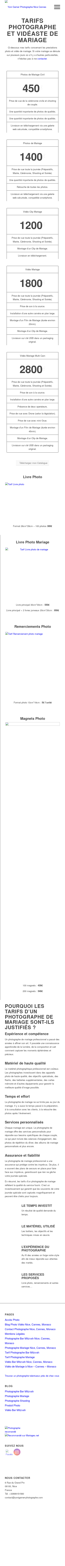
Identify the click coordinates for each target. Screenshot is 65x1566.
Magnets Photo (32, 718)
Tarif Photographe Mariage (20, 1357)
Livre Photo (32, 476)
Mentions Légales (15, 1333)
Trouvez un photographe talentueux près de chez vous (32, 1375)
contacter (42, 58)
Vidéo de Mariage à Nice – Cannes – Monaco (30, 1366)
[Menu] (55, 7)
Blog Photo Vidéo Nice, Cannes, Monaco (28, 1324)
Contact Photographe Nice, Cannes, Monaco (30, 1329)
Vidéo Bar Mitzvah (15, 1410)
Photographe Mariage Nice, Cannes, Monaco (30, 1347)
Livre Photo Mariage (32, 541)
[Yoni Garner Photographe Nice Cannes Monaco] (27, 7)
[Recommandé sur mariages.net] (22, 1435)
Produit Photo (12, 1405)
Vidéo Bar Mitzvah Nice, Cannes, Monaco (28, 1361)
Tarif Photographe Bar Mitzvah (22, 1352)
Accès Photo (12, 1319)
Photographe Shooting (17, 1400)
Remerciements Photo (32, 626)
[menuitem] (55, 7)
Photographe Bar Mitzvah (19, 1391)
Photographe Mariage (17, 1396)
